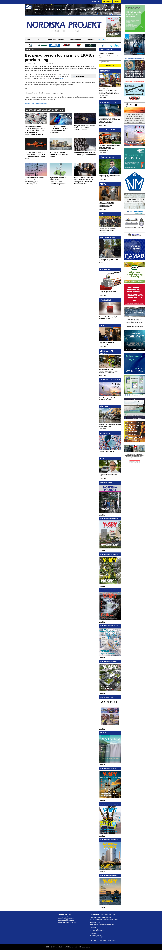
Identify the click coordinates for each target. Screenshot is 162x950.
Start (27, 39)
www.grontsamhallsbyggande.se (68, 922)
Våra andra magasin (56, 39)
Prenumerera (107, 1)
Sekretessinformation (85, 947)
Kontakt (39, 39)
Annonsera (116, 1)
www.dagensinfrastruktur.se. (66, 920)
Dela (73, 76)
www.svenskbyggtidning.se (66, 919)
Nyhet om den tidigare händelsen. (36, 103)
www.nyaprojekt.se (63, 917)
